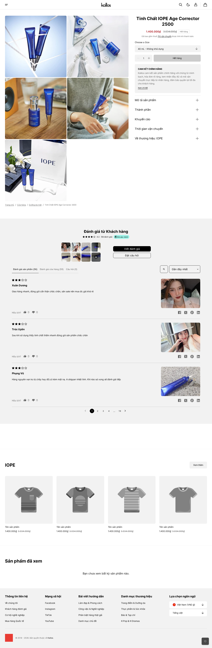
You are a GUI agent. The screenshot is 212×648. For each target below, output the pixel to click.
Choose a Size (142, 42)
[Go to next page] (126, 411)
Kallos (50, 638)
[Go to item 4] (96, 247)
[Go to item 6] (76, 257)
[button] (180, 4)
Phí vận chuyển (165, 36)
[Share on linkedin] (198, 313)
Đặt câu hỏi (132, 255)
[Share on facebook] (179, 313)
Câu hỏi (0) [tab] (71, 269)
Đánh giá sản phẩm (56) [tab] (25, 269)
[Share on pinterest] (192, 313)
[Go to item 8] (96, 257)
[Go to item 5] (65, 257)
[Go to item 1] (65, 247)
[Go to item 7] (86, 257)
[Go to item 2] (76, 247)
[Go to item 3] (86, 247)
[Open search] (164, 269)
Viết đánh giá (132, 248)
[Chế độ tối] (188, 4)
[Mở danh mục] (6, 4)
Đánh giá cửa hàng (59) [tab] (52, 269)
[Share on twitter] (186, 313)
